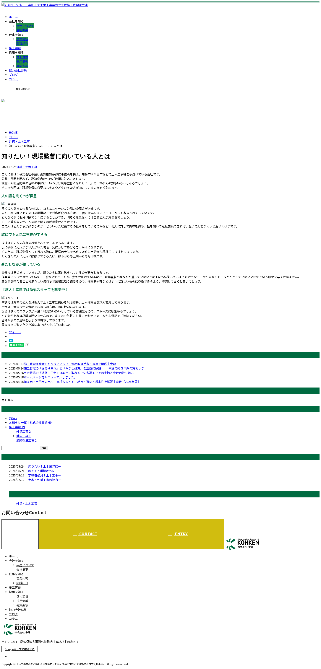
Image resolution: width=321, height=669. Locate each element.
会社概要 (22, 30)
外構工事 (23, 431)
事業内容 (22, 39)
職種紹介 (22, 43)
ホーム (13, 16)
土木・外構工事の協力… (44, 479)
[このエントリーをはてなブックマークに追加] (11, 341)
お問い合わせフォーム (90, 315)
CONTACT (14, 101)
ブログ (13, 74)
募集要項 (22, 66)
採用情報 (22, 61)
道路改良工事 (26, 440)
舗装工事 (23, 436)
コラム (13, 79)
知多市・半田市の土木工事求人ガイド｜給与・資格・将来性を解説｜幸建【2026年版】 (82, 381)
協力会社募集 (18, 70)
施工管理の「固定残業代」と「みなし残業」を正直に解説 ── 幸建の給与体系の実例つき (84, 368)
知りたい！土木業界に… (44, 466)
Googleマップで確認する (20, 649)
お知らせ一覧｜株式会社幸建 (30, 422)
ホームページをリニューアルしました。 (50, 377)
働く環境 (22, 57)
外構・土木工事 (19, 141)
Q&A (13, 418)
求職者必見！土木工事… (44, 475)
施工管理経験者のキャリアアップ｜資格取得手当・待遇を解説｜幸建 (70, 364)
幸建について (25, 25)
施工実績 (15, 48)
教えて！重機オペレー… (44, 470)
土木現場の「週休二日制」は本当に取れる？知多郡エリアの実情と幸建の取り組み (79, 372)
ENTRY (181, 533)
